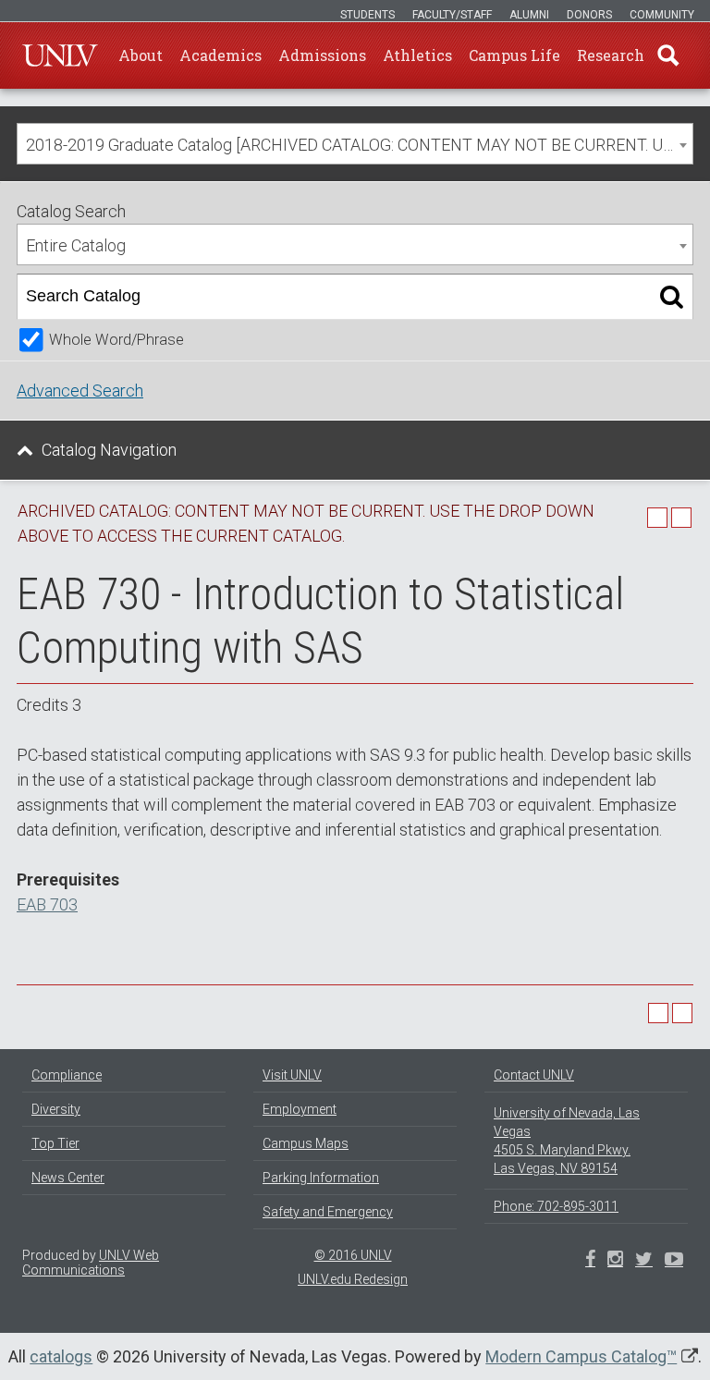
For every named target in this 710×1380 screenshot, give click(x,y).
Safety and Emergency (328, 1211)
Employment (300, 1109)
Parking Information (321, 1177)
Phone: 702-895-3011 (556, 1206)
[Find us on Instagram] (643, 1260)
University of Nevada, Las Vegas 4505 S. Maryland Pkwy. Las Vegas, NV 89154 (567, 1140)
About (140, 55)
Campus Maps (306, 1143)
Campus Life (514, 55)
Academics (220, 55)
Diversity (55, 1109)
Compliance (66, 1075)
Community (662, 14)
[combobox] (355, 144)
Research (610, 55)
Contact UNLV (534, 1075)
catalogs (61, 1356)
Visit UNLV (292, 1075)
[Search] (671, 297)
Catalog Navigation (109, 449)
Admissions (322, 55)
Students (367, 14)
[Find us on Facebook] (590, 1260)
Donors (589, 14)
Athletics (417, 55)
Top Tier (55, 1143)
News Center (67, 1177)
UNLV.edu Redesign (353, 1279)
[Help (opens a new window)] (681, 517)
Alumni (529, 14)
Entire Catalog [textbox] (76, 245)
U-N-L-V (60, 55)
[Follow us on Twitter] (615, 1260)
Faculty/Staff (452, 14)
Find (668, 55)
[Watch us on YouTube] (674, 1260)
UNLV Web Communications (90, 1262)
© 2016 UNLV (353, 1255)
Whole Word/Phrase (116, 339)
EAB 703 (47, 904)
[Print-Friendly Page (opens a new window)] (657, 517)
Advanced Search (80, 390)
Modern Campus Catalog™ (581, 1356)
